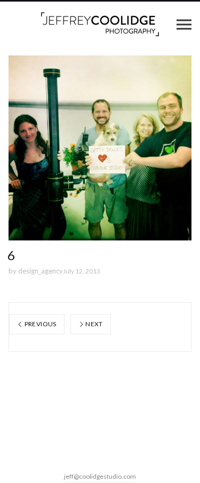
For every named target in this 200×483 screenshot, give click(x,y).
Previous (39, 324)
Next (93, 324)
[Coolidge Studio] (100, 24)
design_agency (40, 271)
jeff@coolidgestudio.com (100, 476)
